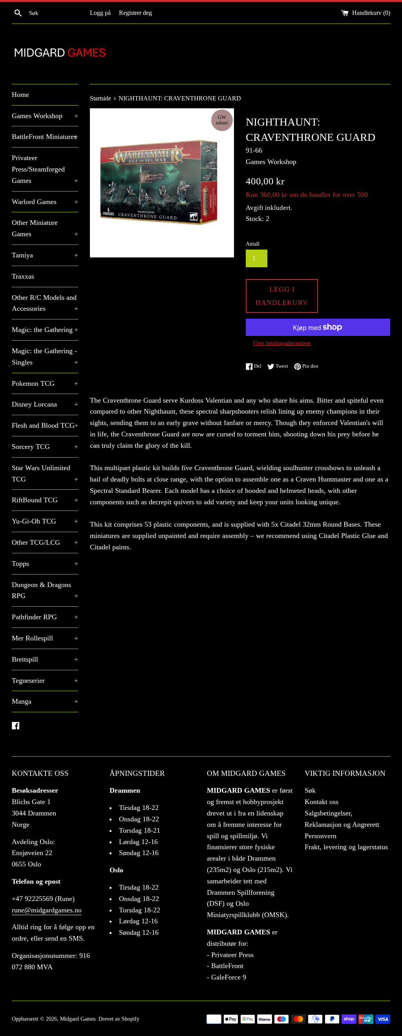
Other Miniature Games (45, 228)
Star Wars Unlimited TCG (45, 473)
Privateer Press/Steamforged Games (45, 169)
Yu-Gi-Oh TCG (45, 521)
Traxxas (23, 276)
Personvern (320, 836)
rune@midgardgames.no (47, 910)
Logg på (100, 12)
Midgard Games (77, 1019)
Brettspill (45, 659)
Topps (45, 563)
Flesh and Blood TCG (45, 425)
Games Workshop (45, 116)
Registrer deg (135, 12)
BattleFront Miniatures (45, 136)
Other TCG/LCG (45, 542)
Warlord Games (45, 202)
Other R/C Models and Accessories (45, 303)
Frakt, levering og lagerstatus (346, 847)
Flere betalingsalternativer (282, 343)
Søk (310, 790)
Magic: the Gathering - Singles (45, 356)
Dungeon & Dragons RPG (45, 590)
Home (20, 94)
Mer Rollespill (45, 638)
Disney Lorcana (45, 404)
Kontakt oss (321, 802)
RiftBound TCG (45, 500)
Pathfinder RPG (45, 617)
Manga (45, 701)
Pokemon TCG (45, 383)
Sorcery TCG (45, 447)
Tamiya (45, 255)
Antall (252, 244)
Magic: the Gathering (45, 330)
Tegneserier (45, 680)
